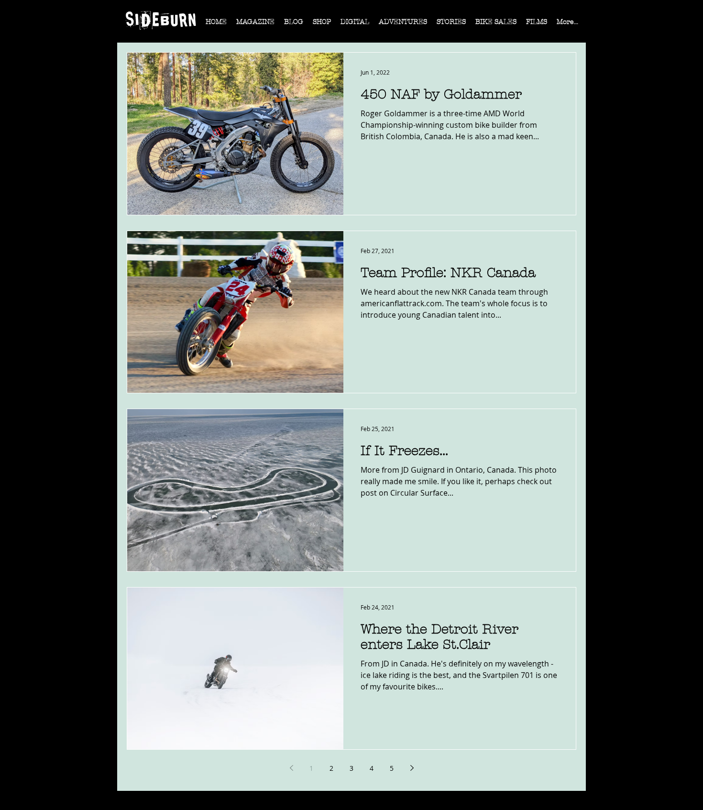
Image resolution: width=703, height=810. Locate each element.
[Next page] (411, 768)
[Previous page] (291, 768)
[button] (255, 25)
